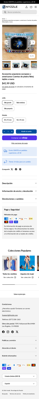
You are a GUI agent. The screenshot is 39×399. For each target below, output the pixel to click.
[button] (31, 7)
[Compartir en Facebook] (16, 169)
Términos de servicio (15, 394)
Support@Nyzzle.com (10, 315)
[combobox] (19, 12)
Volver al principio (19, 294)
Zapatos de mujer (27, 274)
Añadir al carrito (26, 131)
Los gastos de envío (8, 87)
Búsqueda (5, 394)
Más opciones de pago (19, 143)
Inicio (3, 18)
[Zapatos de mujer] (27, 263)
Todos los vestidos (10, 274)
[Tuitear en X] (12, 169)
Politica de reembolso (29, 394)
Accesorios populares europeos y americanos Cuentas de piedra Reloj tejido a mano (19, 21)
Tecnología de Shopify (17, 390)
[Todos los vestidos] (9, 263)
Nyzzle (8, 390)
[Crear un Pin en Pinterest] (20, 169)
